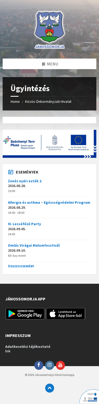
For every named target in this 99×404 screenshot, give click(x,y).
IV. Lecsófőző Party (24, 223)
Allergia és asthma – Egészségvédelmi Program (49, 202)
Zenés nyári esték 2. (25, 181)
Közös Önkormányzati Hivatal (48, 101)
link (8, 351)
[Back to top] (49, 388)
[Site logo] (49, 48)
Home (15, 101)
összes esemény (21, 266)
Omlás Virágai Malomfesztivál (34, 245)
